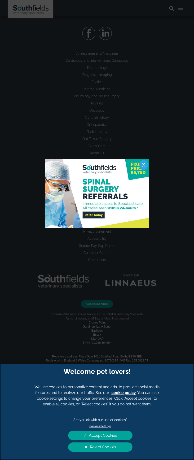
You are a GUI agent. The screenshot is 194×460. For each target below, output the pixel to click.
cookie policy (123, 392)
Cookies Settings (100, 426)
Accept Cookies (103, 435)
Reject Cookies (103, 447)
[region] (97, 412)
